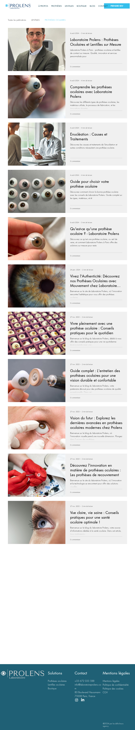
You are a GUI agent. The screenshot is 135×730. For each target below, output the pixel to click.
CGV (105, 692)
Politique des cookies (113, 688)
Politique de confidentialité (116, 684)
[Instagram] (77, 700)
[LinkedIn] (83, 700)
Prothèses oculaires (57, 680)
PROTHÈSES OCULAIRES (55, 20)
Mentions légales (111, 680)
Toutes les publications (17, 20)
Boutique (52, 688)
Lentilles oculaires (56, 684)
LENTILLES (35, 20)
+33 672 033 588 (84, 680)
